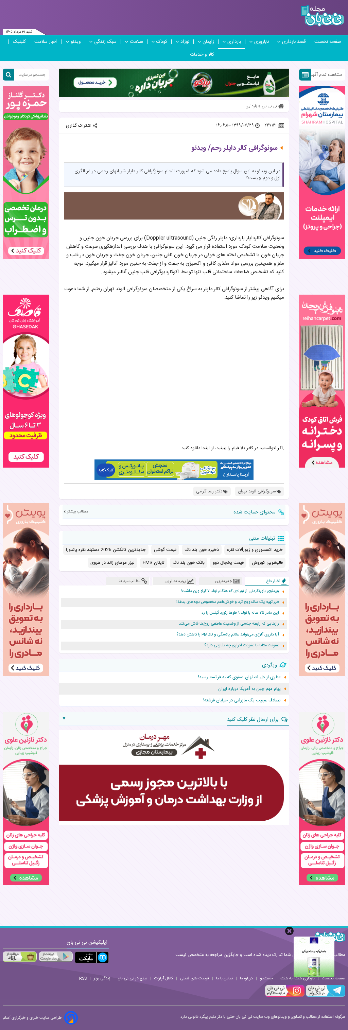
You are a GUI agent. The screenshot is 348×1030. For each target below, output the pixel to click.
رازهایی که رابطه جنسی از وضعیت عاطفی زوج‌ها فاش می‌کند (229, 624)
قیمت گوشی (165, 550)
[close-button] (289, 931)
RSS (83, 978)
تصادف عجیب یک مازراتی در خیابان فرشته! (242, 700)
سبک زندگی (105, 41)
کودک (161, 41)
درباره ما (246, 978)
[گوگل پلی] (56, 957)
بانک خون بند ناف (189, 562)
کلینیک (19, 41)
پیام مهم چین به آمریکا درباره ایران (249, 689)
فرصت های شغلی (194, 978)
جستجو (266, 978)
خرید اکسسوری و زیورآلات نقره (255, 550)
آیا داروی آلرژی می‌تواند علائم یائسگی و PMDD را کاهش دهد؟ (227, 634)
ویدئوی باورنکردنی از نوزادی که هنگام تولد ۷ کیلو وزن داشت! (230, 591)
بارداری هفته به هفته (297, 978)
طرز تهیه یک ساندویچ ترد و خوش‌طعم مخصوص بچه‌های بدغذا (227, 602)
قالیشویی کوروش (267, 562)
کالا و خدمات (202, 54)
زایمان (208, 41)
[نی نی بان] (322, 16)
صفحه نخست (327, 41)
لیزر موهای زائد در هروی (112, 562)
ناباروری (261, 41)
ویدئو (76, 41)
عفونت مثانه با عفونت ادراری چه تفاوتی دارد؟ (241, 645)
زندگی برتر (102, 978)
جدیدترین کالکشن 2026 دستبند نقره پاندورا (106, 550)
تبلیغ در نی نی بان (132, 978)
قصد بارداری (294, 41)
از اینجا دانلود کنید (197, 448)
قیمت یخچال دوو (228, 562)
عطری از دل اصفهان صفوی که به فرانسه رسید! (239, 677)
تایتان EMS (153, 562)
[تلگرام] (324, 996)
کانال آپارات (163, 978)
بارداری (234, 41)
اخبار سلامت (45, 41)
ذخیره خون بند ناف (202, 550)
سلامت (136, 41)
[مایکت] (92, 957)
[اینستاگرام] (284, 996)
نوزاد (184, 41)
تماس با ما (224, 978)
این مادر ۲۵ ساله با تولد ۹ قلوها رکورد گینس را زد (240, 613)
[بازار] (20, 957)
